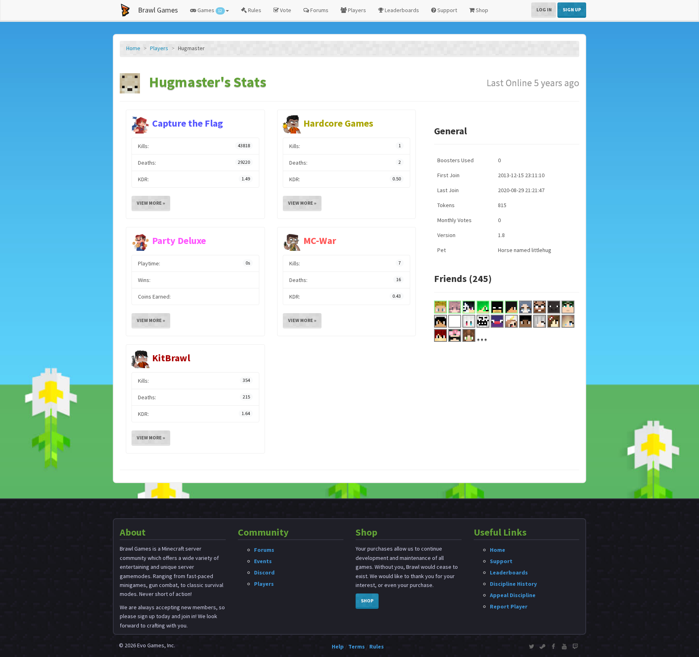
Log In (544, 9)
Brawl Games (158, 10)
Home (133, 48)
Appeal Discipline (513, 595)
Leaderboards (401, 10)
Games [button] (209, 10)
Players (356, 10)
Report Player (508, 606)
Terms (356, 646)
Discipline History (513, 583)
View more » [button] (151, 203)
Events (263, 561)
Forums (318, 10)
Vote (285, 10)
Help (338, 646)
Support (446, 10)
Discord (264, 572)
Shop (481, 10)
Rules (254, 10)
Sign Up (572, 9)
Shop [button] (367, 601)
